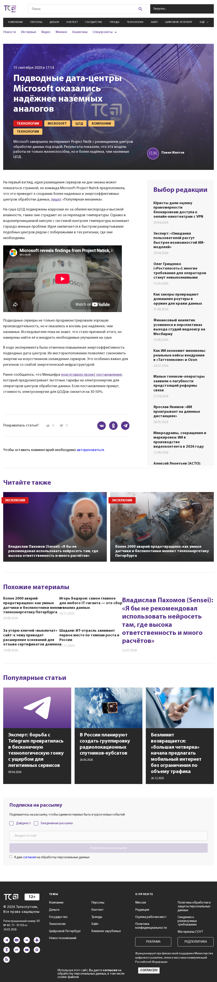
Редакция (142, 910)
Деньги (54, 22)
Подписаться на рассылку (108, 848)
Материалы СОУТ (190, 932)
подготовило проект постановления (91, 375)
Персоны (36, 22)
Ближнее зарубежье (106, 931)
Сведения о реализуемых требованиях (187, 921)
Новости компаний (62, 938)
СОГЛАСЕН (148, 970)
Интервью (28, 32)
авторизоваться (90, 450)
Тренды (115, 22)
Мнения (61, 32)
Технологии (135, 22)
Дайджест (23, 823)
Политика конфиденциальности (151, 926)
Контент (72, 22)
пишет (56, 200)
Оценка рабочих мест (151, 917)
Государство (93, 22)
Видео (45, 32)
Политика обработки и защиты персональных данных (194, 906)
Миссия (140, 902)
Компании (15, 22)
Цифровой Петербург (178, 22)
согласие (29, 857)
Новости (9, 32)
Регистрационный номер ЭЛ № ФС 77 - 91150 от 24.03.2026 (21, 925)
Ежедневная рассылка (57, 823)
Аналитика (80, 32)
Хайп (154, 22)
